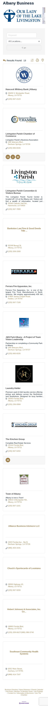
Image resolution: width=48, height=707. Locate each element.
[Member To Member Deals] (8, 158)
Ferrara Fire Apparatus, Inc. (19, 286)
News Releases (24, 690)
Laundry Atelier (13, 388)
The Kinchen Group (15, 439)
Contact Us (12, 693)
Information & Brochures (25, 693)
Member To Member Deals (23, 691)
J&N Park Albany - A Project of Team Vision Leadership (23, 338)
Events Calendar (37, 690)
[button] (4, 61)
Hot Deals (9, 691)
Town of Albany (13, 494)
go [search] (25, 48)
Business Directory (11, 690)
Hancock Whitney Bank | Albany (21, 89)
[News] (18, 158)
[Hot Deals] (13, 158)
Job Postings (38, 691)
